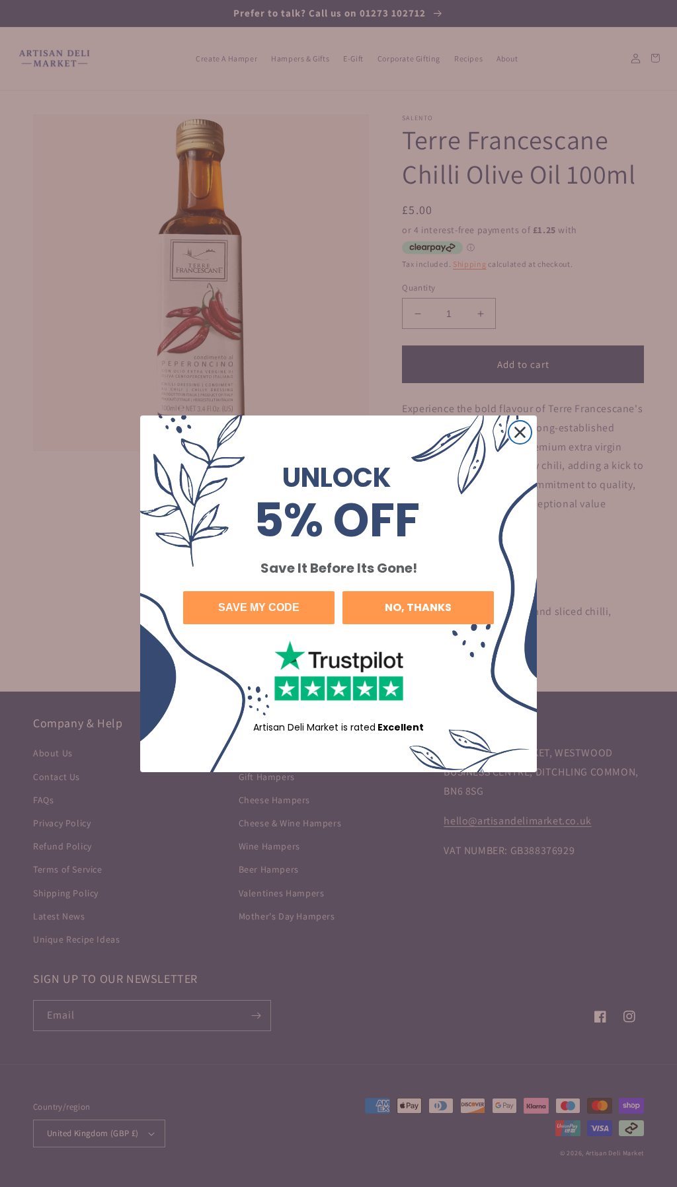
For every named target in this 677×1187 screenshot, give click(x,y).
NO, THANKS (418, 607)
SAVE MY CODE (258, 607)
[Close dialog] (520, 432)
